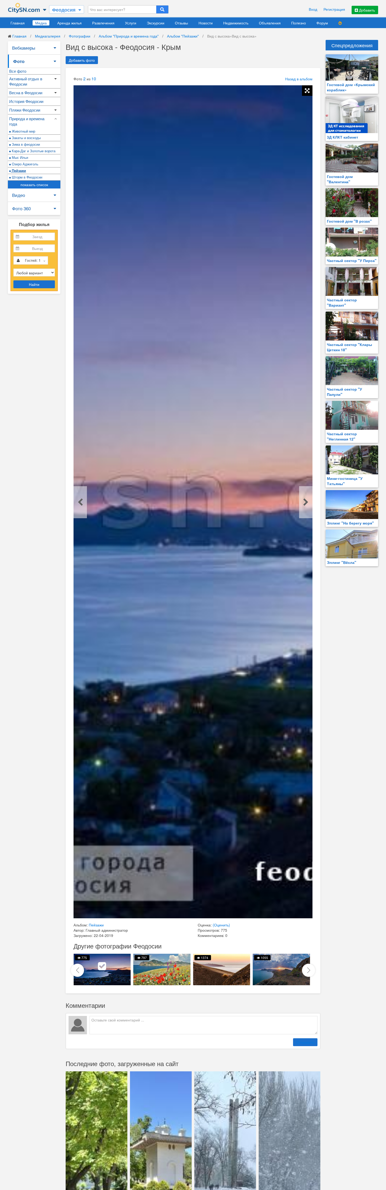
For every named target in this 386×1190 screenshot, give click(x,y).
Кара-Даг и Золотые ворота (33, 150)
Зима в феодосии (25, 144)
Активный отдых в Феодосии (25, 81)
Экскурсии (155, 22)
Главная (18, 22)
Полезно (298, 22)
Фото (18, 61)
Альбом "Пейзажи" (183, 36)
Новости (206, 22)
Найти (34, 284)
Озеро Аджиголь (24, 163)
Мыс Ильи (19, 157)
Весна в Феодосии (25, 92)
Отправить (305, 1042)
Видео (18, 195)
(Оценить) (221, 924)
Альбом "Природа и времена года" (129, 36)
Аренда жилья (69, 22)
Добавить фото (82, 60)
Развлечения (103, 22)
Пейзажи (18, 170)
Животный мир (23, 131)
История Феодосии (26, 101)
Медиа (41, 22)
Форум (322, 22)
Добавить (366, 10)
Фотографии (79, 36)
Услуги (130, 22)
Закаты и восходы (26, 137)
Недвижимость (235, 22)
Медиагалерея (47, 36)
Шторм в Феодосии (26, 177)
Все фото (17, 71)
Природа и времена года (26, 121)
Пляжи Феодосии (24, 110)
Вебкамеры (23, 47)
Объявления (270, 22)
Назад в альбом (298, 78)
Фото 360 (21, 208)
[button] (308, 970)
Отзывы (181, 22)
